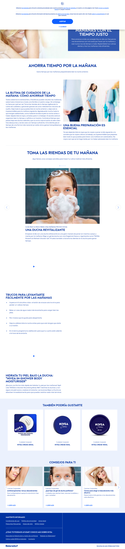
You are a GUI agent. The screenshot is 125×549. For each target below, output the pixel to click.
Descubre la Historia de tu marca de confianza (22, 536)
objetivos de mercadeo (63, 14)
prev (6, 207)
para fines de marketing (69, 8)
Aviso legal (42, 521)
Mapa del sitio (28, 524)
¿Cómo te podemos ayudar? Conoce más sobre (29, 532)
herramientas (25, 8)
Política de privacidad (29, 521)
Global (39, 524)
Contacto (31, 539)
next (118, 207)
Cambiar (63, 27)
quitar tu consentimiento (98, 14)
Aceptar (62, 21)
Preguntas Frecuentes (13, 524)
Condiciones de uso (12, 521)
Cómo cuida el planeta (16, 539)
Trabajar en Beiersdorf (47, 536)
